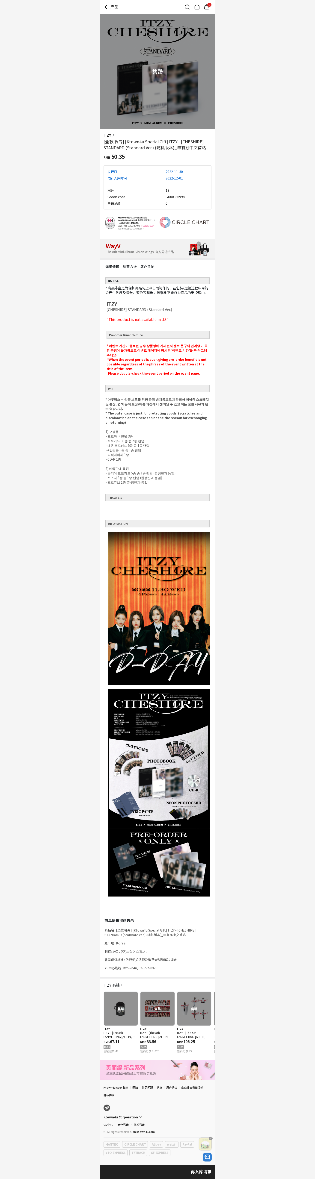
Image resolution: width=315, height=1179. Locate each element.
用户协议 (171, 1087)
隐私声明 (109, 1095)
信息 (159, 1087)
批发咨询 (139, 1124)
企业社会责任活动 (192, 1087)
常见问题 (147, 1087)
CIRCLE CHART (135, 1144)
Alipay (156, 1144)
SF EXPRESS (159, 1152)
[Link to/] (196, 6)
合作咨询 (123, 1124)
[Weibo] (107, 1108)
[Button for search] (187, 6)
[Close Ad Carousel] (211, 1138)
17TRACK (138, 1152)
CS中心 (108, 1124)
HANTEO (112, 1144)
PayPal (187, 1144)
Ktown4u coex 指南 (116, 1087)
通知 (135, 1087)
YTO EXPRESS (115, 1152)
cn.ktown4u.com (144, 1132)
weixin (171, 1144)
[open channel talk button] (207, 1157)
